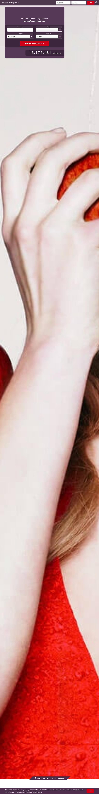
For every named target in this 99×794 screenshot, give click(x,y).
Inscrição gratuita (34, 43)
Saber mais (37, 792)
